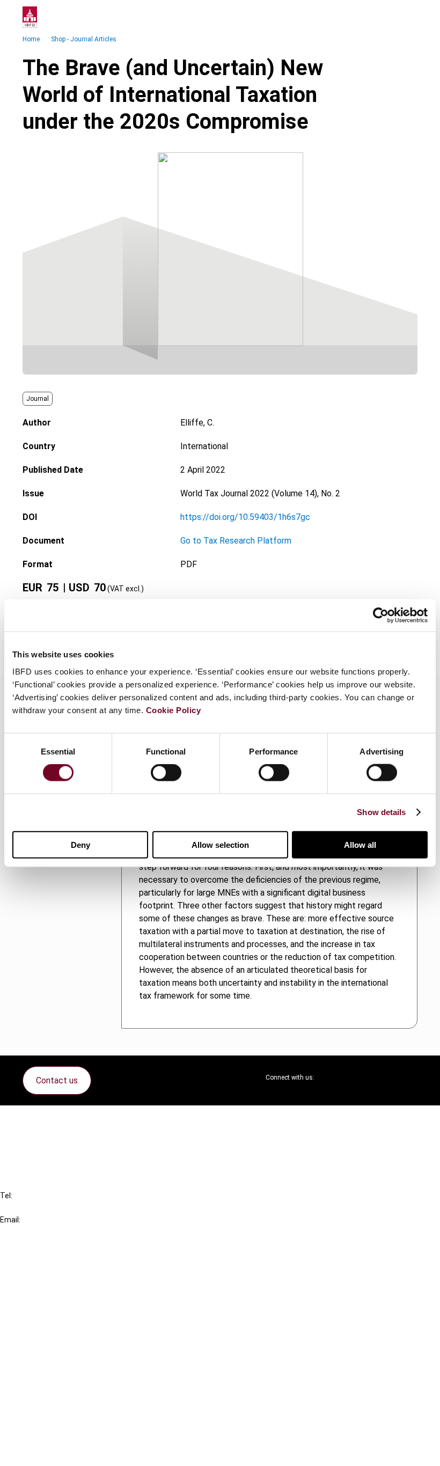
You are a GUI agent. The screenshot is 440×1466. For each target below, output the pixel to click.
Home (31, 39)
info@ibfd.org (25, 1232)
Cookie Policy (173, 709)
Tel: (6, 1195)
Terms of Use (47, 1451)
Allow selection (220, 844)
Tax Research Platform (65, 1285)
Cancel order (45, 1120)
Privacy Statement (57, 1393)
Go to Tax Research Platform (235, 541)
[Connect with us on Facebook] (408, 1077)
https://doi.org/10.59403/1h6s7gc (245, 517)
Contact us (57, 1080)
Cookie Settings (51, 1431)
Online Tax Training (56, 1305)
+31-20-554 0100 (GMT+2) (52, 1208)
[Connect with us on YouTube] (383, 1077)
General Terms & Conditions (73, 1373)
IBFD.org (37, 1266)
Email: (10, 1219)
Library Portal (46, 1324)
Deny (80, 844)
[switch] (166, 772)
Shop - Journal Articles (83, 39)
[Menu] (406, 17)
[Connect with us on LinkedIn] (357, 1077)
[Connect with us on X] (331, 1077)
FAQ (29, 1139)
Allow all (360, 844)
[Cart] (385, 17)
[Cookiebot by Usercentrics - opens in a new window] (381, 615)
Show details (381, 812)
